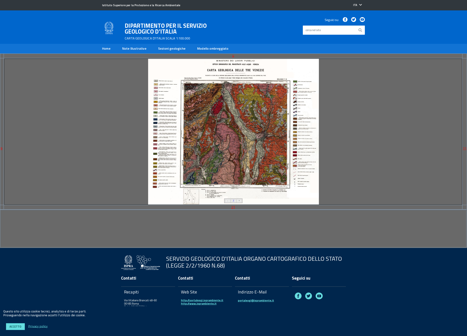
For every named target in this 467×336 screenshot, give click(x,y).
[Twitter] (353, 19)
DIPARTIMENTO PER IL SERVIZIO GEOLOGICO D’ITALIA (166, 31)
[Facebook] (345, 19)
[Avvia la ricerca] (360, 30)
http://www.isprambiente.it (199, 303)
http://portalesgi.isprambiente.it (202, 300)
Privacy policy (38, 326)
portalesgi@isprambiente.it (256, 300)
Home (106, 48)
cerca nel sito (313, 30)
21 (233, 207)
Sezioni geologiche (172, 48)
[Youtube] (362, 19)
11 (464, 148)
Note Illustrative (134, 48)
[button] (357, 5)
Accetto (15, 326)
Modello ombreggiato (212, 48)
